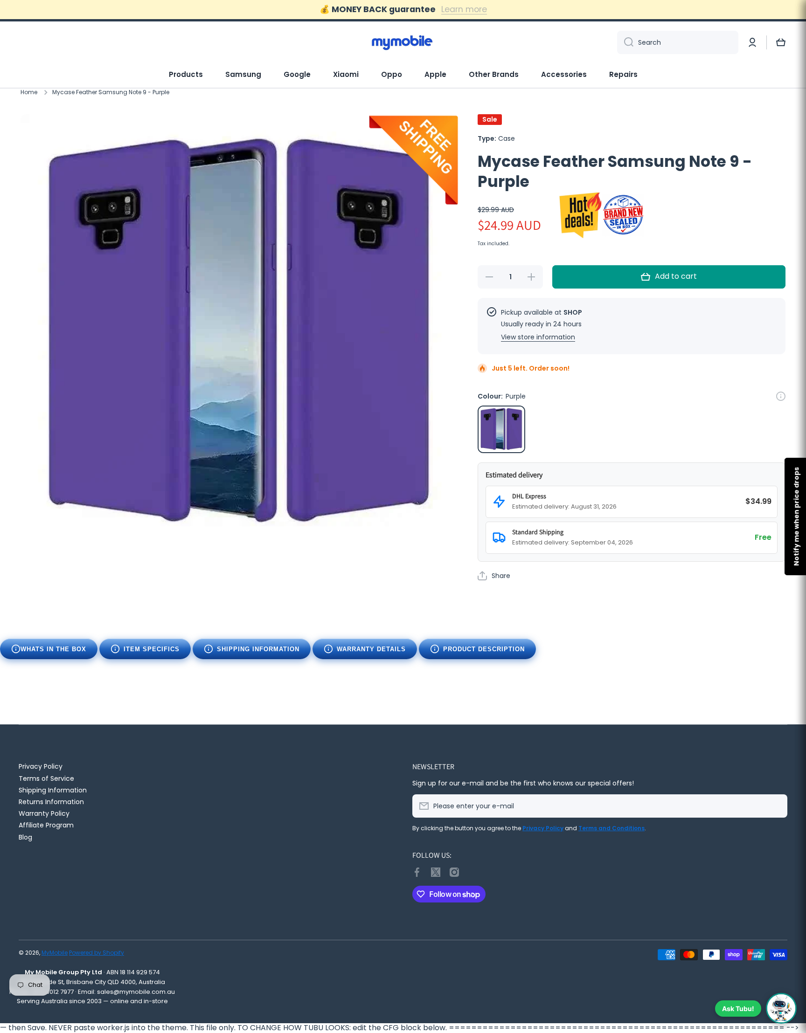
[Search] (625, 42)
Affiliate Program (46, 824)
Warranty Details (371, 649)
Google (297, 74)
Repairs (623, 74)
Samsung (243, 74)
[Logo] (403, 42)
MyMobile (55, 953)
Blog (25, 837)
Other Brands (494, 74)
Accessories (564, 74)
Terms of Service (46, 778)
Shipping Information (258, 649)
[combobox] (677, 42)
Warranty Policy (44, 813)
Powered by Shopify (96, 953)
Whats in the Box (53, 649)
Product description (484, 649)
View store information (538, 337)
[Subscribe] (775, 806)
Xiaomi (346, 74)
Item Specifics (152, 649)
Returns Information (51, 801)
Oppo (391, 74)
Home (29, 92)
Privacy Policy (41, 766)
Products (186, 74)
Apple (435, 74)
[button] (780, 42)
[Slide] (780, 396)
